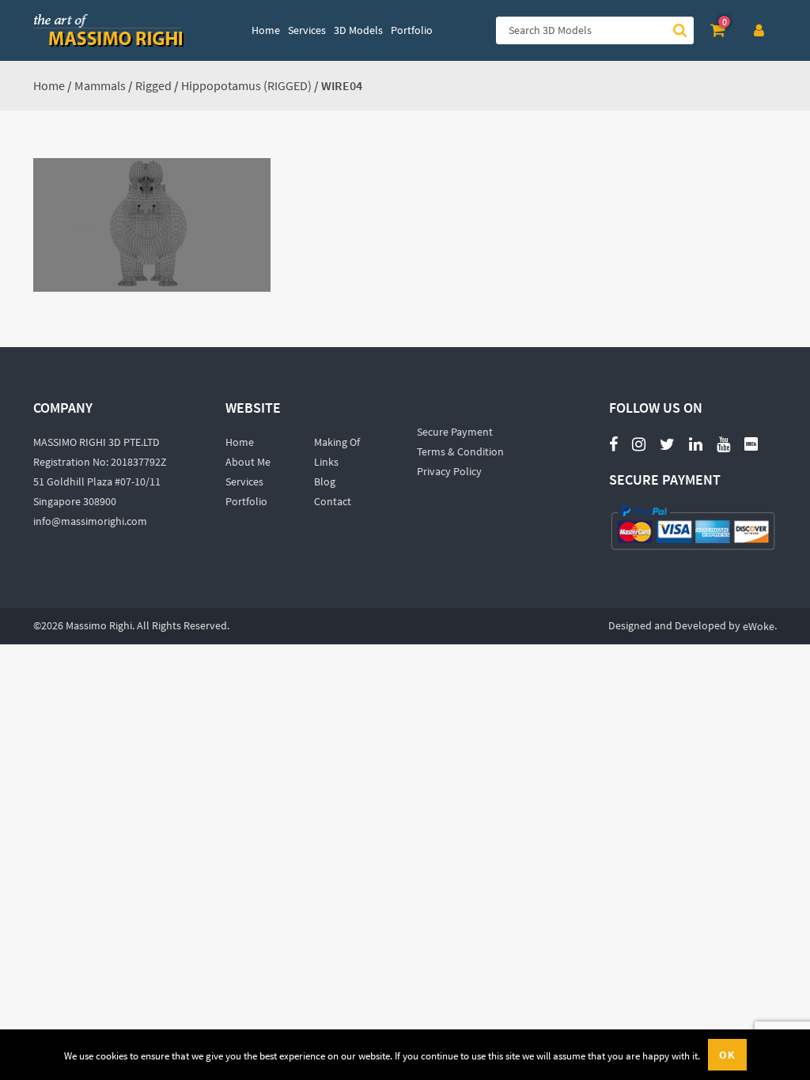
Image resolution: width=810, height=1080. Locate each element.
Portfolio (246, 501)
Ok (727, 1055)
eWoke (758, 626)
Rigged (153, 85)
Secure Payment (455, 432)
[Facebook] (613, 443)
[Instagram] (638, 443)
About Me (248, 462)
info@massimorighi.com (90, 521)
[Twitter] (667, 443)
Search (680, 30)
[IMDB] (751, 443)
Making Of (337, 442)
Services (244, 481)
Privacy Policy (449, 471)
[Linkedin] (695, 443)
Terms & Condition (460, 451)
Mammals (100, 85)
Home (49, 85)
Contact (332, 501)
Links (326, 462)
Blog (324, 481)
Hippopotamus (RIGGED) (246, 85)
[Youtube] (723, 435)
